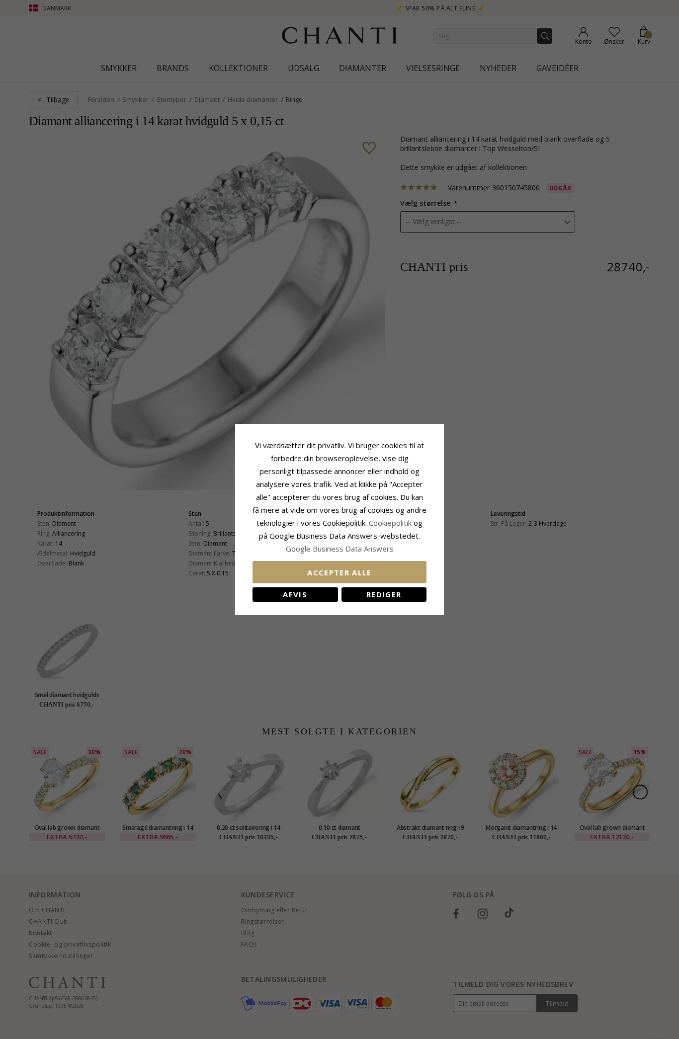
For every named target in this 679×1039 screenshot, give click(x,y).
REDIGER (383, 594)
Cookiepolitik (390, 523)
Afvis (295, 594)
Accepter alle (339, 572)
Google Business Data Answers (340, 549)
